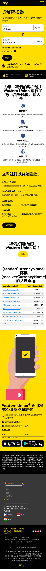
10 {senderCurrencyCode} (11, 293)
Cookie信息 (8, 542)
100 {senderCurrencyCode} (11, 305)
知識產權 (19, 542)
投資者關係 (35, 539)
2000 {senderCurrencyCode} (12, 320)
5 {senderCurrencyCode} (11, 290)
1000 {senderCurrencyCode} (12, 316)
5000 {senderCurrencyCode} (12, 324)
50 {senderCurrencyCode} (11, 301)
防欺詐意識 (7, 531)
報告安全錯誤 (23, 539)
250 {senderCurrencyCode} (12, 309)
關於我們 (13, 528)
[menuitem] (6, 3)
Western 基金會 (10, 539)
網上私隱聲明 (18, 531)
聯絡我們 (21, 528)
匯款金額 (6, 26)
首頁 (5, 528)
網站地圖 (29, 542)
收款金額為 (6, 40)
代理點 (23, 214)
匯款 (7, 58)
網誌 (6, 537)
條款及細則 (7, 533)
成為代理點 (25, 537)
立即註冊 (9, 225)
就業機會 (15, 537)
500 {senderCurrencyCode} (12, 312)
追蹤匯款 (34, 205)
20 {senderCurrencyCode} (11, 297)
